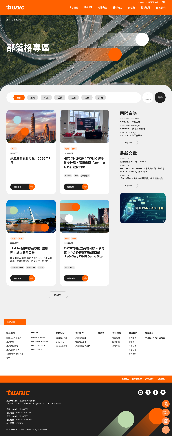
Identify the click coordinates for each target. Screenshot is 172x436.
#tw (76, 176)
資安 (100, 97)
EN (163, 2)
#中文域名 (85, 176)
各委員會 (132, 346)
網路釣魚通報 (61, 338)
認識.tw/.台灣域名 (13, 338)
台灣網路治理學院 (82, 346)
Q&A (8, 358)
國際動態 (116, 342)
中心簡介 (132, 338)
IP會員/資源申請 (38, 337)
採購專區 (125, 379)
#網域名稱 (31, 267)
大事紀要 (132, 350)
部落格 (101, 333)
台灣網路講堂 (80, 338)
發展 (73, 97)
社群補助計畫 (80, 342)
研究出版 (116, 346)
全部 (19, 97)
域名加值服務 (12, 346)
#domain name (17, 267)
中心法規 (132, 354)
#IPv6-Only (69, 267)
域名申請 (10, 342)
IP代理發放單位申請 (39, 341)
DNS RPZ (60, 342)
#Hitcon (68, 176)
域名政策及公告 (13, 350)
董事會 (131, 342)
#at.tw (40, 267)
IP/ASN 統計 (36, 349)
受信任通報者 (61, 346)
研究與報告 (150, 379)
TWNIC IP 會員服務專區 (148, 2)
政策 (46, 97)
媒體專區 (162, 379)
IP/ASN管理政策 (38, 345)
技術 (32, 97)
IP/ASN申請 (166, 412)
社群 (87, 97)
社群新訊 (116, 338)
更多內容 (129, 142)
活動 (59, 97)
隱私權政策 (137, 379)
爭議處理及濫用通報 (14, 354)
